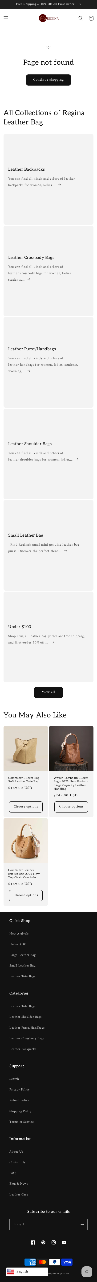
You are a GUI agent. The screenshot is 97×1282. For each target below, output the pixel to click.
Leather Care (18, 1195)
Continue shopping (48, 80)
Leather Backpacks (26, 169)
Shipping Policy (20, 1111)
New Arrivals (18, 934)
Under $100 (19, 627)
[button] (6, 18)
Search (14, 1079)
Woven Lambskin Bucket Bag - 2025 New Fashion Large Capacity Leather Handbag (71, 783)
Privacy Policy (19, 1090)
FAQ (12, 1173)
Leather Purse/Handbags (32, 349)
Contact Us (17, 1162)
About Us (16, 1152)
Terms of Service (21, 1122)
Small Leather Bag (25, 535)
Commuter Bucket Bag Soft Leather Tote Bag (23, 780)
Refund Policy (19, 1100)
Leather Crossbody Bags (31, 257)
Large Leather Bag (22, 955)
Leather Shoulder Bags (30, 444)
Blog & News (18, 1184)
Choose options (26, 806)
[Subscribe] (82, 1224)
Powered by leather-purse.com (55, 1273)
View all (48, 692)
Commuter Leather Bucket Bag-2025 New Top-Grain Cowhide (24, 873)
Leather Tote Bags (22, 976)
